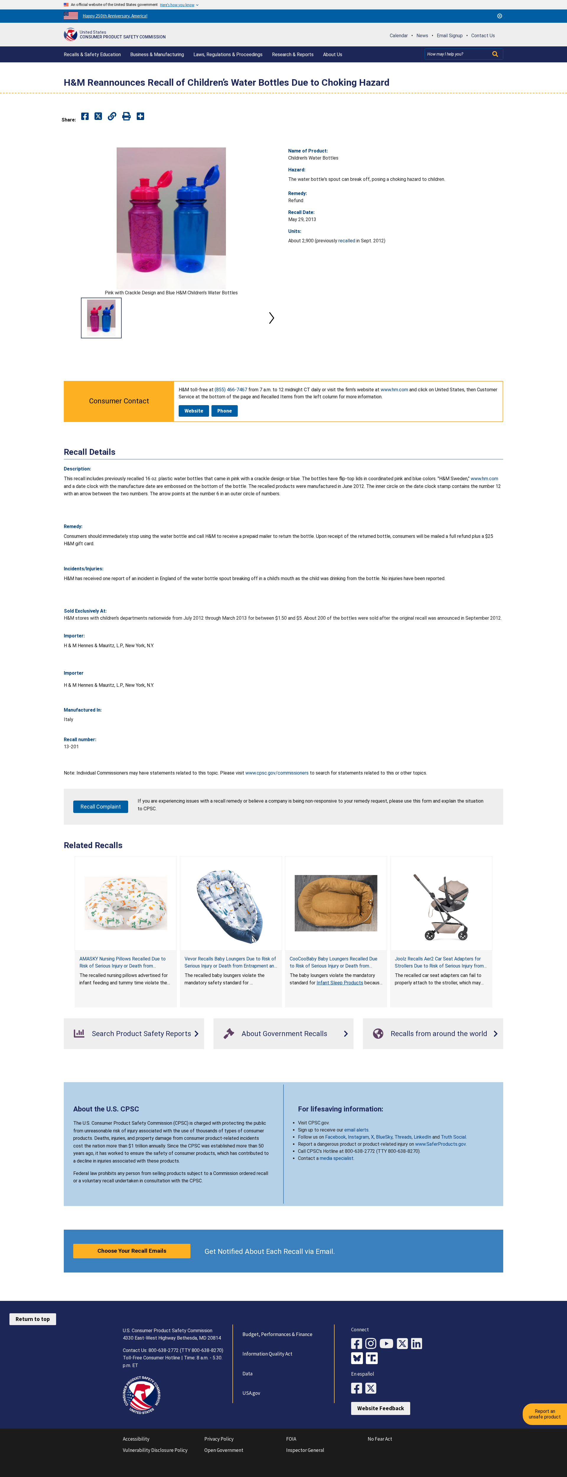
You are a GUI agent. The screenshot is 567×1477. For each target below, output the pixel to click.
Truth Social (453, 1137)
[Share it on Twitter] (98, 116)
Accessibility (136, 1439)
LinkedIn (422, 1137)
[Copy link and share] (112, 116)
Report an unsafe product (545, 1413)
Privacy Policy (219, 1439)
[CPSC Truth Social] (373, 1359)
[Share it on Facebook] (85, 116)
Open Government (223, 1450)
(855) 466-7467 (231, 389)
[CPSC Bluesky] (358, 1359)
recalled (346, 241)
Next (272, 318)
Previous (71, 318)
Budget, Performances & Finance (277, 1334)
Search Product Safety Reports (141, 1034)
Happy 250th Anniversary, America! (115, 16)
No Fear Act (380, 1439)
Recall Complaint (101, 807)
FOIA (291, 1439)
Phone (224, 411)
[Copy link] (140, 116)
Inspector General (305, 1450)
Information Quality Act (267, 1354)
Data (247, 1373)
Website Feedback (380, 1408)
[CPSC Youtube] (388, 1344)
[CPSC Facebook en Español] (358, 1388)
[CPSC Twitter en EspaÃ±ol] (372, 1388)
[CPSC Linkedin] (418, 1344)
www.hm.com (394, 389)
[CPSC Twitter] (404, 1344)
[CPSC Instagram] (372, 1344)
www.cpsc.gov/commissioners (277, 773)
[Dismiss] (499, 16)
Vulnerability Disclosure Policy (155, 1450)
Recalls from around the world (439, 1034)
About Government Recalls (284, 1034)
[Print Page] (126, 116)
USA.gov (251, 1393)
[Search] (496, 54)
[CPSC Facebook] (358, 1344)
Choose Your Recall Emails (131, 1250)
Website (194, 411)
